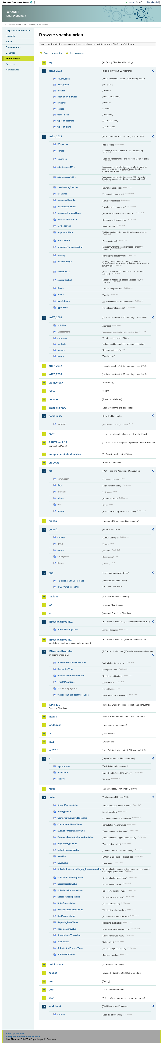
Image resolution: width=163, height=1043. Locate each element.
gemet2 (53, 529)
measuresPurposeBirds (69, 213)
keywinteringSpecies (67, 187)
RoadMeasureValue (66, 929)
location (61, 91)
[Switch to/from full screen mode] (141, 2)
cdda (52, 391)
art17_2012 (55, 366)
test (51, 981)
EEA (19, 2)
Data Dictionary (30, 24)
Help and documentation (18, 30)
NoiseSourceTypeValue (68, 897)
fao (51, 471)
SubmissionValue (66, 954)
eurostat (54, 462)
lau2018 (53, 750)
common (54, 399)
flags (59, 485)
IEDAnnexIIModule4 (61, 651)
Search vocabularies (53, 53)
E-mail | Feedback (15, 1033)
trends (60, 294)
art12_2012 (55, 70)
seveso (53, 973)
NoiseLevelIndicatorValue (69, 890)
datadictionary (57, 407)
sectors (61, 779)
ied (50, 613)
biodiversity (56, 382)
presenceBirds (64, 240)
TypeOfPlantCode (65, 682)
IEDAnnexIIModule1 (61, 621)
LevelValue (62, 863)
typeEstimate (63, 301)
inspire (53, 716)
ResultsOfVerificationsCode (70, 675)
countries (62, 159)
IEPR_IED (54, 704)
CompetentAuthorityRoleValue (72, 818)
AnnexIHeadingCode (67, 629)
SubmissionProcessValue (70, 948)
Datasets (10, 36)
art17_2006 (55, 317)
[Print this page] (137, 2)
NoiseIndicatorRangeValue (70, 877)
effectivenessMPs (65, 167)
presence (61, 103)
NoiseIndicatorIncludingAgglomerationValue (79, 869)
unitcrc (60, 511)
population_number (67, 97)
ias (50, 605)
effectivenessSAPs (66, 177)
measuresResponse (67, 219)
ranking (61, 255)
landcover (55, 725)
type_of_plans (64, 127)
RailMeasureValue (66, 916)
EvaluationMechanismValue (71, 831)
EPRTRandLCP (58, 442)
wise (51, 998)
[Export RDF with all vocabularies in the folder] (153, 71)
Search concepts (77, 53)
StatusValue (63, 941)
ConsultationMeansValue (69, 824)
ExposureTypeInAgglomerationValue (75, 837)
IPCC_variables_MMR (67, 587)
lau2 (51, 741)
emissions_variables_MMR (70, 581)
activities (61, 325)
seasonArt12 (63, 271)
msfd (52, 788)
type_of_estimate (65, 121)
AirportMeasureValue (67, 805)
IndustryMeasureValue (68, 850)
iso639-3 (61, 856)
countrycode (63, 79)
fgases (53, 521)
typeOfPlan (62, 307)
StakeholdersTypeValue (68, 935)
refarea (60, 498)
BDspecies (62, 144)
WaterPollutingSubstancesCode (73, 695)
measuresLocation (66, 206)
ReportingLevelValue (67, 922)
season (60, 109)
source (60, 550)
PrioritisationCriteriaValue (70, 909)
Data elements (13, 47)
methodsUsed (64, 226)
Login (131, 2)
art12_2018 (55, 136)
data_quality (63, 84)
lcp (50, 758)
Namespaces (12, 69)
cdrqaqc (61, 151)
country (61, 1014)
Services (10, 64)
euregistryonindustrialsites (65, 454)
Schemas (10, 53)
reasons (61, 350)
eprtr (51, 434)
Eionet (18, 24)
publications (56, 964)
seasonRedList (64, 280)
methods (61, 344)
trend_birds (63, 115)
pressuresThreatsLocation (70, 247)
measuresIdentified (66, 200)
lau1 (51, 733)
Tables (9, 41)
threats (60, 288)
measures (62, 194)
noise (52, 797)
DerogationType (65, 669)
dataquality (55, 416)
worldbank (55, 1006)
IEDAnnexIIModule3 (61, 639)
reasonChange (64, 261)
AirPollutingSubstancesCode (71, 663)
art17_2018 (55, 374)
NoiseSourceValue (66, 903)
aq (50, 62)
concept (61, 537)
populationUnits (65, 232)
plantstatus (62, 772)
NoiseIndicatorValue (67, 884)
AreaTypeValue (64, 811)
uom (51, 989)
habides (53, 596)
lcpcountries (63, 766)
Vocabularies (13, 58)
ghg (51, 573)
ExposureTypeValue (67, 843)
